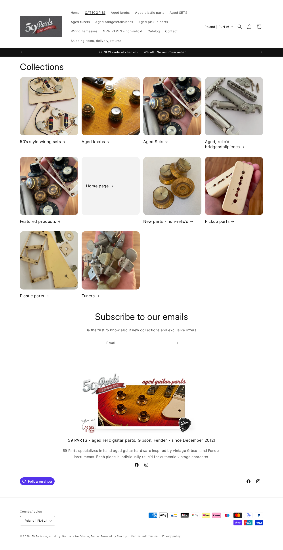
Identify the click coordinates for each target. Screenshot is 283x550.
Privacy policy (171, 536)
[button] (240, 26)
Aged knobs (93, 141)
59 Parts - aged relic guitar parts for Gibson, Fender (66, 536)
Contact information (144, 536)
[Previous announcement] (21, 52)
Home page (97, 185)
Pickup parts (217, 221)
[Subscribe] (176, 343)
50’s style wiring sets (40, 141)
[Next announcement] (261, 52)
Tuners (88, 295)
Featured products (38, 221)
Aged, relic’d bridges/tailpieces (222, 144)
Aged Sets (153, 141)
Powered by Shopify (114, 536)
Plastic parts (32, 295)
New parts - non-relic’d (166, 221)
